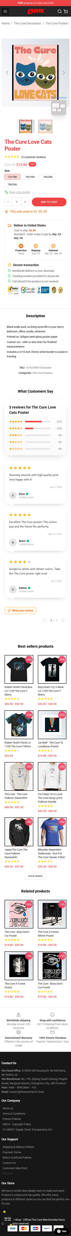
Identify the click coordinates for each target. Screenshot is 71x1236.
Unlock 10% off (7, 1219)
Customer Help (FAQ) (15, 1168)
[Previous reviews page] (44, 620)
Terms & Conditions (14, 1113)
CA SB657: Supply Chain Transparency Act (27, 1129)
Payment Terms (12, 1152)
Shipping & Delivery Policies (18, 1146)
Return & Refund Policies (17, 1157)
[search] (59, 11)
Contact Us (9, 1162)
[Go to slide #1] (26, 126)
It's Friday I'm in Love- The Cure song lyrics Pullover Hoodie (50, 798)
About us (8, 1108)
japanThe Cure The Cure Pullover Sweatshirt (16, 853)
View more (35, 876)
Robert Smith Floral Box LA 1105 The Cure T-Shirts (18, 691)
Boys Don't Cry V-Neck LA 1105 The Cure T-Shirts (51, 691)
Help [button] (64, 1231)
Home (5, 23)
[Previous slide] (7, 73)
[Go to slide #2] (45, 126)
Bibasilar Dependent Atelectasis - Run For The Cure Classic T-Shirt (51, 853)
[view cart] (65, 11)
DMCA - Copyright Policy (17, 1124)
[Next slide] (64, 73)
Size (7, 170)
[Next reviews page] (63, 620)
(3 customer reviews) (33, 157)
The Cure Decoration (27, 23)
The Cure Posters (56, 23)
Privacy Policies (12, 1118)
